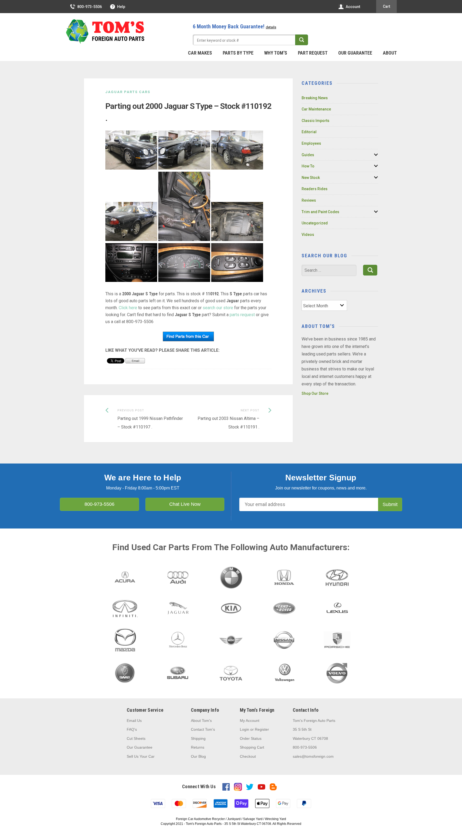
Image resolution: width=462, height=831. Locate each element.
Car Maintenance (316, 109)
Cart (386, 6)
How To (308, 166)
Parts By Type (238, 53)
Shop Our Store (315, 393)
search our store (218, 307)
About (390, 53)
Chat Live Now (185, 504)
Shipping (198, 738)
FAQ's (132, 729)
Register (262, 729)
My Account (249, 720)
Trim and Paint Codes (320, 212)
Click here (128, 307)
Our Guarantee (355, 53)
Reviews (309, 200)
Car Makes (200, 53)
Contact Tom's (203, 729)
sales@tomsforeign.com (313, 756)
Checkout (248, 756)
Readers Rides (315, 189)
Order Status (250, 738)
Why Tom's (275, 53)
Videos (308, 234)
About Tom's (201, 720)
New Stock (311, 177)
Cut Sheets (136, 738)
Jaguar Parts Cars (127, 92)
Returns (197, 747)
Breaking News (315, 98)
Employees (311, 143)
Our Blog (198, 756)
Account (353, 7)
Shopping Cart (252, 747)
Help (121, 7)
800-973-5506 (89, 7)
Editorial (309, 132)
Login (244, 729)
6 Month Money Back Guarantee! (234, 26)
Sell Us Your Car (141, 756)
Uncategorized (315, 223)
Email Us (134, 720)
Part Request (313, 53)
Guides (308, 155)
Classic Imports (315, 120)
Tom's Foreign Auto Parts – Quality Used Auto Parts (105, 31)
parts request (242, 314)
